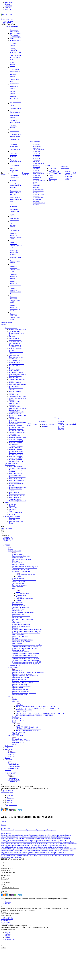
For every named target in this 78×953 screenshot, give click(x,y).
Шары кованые (29, 850)
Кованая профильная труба (15, 845)
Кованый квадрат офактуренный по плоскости (22, 847)
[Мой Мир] (7, 810)
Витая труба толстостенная (38, 845)
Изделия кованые (38, 840)
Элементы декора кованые (36, 852)
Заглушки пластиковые (24, 840)
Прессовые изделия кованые (64, 843)
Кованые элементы (18, 554)
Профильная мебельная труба (38, 835)
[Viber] (12, 810)
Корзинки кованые (31, 838)
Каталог (11, 549)
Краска (14, 699)
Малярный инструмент (19, 739)
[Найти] (1, 18)
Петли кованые (11, 843)
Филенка (26, 845)
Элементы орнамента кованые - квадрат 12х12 (49, 850)
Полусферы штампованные (25, 843)
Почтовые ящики (49, 840)
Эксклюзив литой (22, 852)
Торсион (28, 849)
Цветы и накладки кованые (60, 849)
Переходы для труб (64, 842)
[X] (10, 810)
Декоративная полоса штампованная (49, 838)
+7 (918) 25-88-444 (7, 21)
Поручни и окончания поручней (44, 843)
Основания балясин (29, 842)
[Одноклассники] (4, 810)
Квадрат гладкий (23, 835)
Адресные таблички (19, 830)
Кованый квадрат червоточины (41, 849)
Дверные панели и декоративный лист (18, 837)
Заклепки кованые (11, 840)
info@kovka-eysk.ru (7, 792)
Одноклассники (12, 805)
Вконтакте (10, 798)
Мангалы (51, 835)
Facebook (10, 795)
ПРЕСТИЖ (19, 705)
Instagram (10, 800)
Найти (3, 948)
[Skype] (18, 810)
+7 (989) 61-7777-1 (7, 23)
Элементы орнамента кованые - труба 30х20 (23, 855)
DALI (18, 725)
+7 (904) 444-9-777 (7, 19)
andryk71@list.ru (8, 790)
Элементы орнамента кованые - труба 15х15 (51, 855)
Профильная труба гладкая (9, 835)
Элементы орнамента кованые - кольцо (41, 854)
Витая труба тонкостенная (16, 849)
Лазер (18, 592)
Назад (10, 547)
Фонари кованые (59, 835)
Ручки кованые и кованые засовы (47, 842)
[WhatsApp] (15, 810)
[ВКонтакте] (2, 810)
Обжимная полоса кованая (14, 842)
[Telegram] (20, 810)
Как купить (12, 763)
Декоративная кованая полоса (25, 575)
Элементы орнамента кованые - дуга (16, 854)
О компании (12, 753)
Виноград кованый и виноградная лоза (44, 837)
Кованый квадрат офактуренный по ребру (51, 847)
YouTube (9, 802)
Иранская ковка (17, 670)
